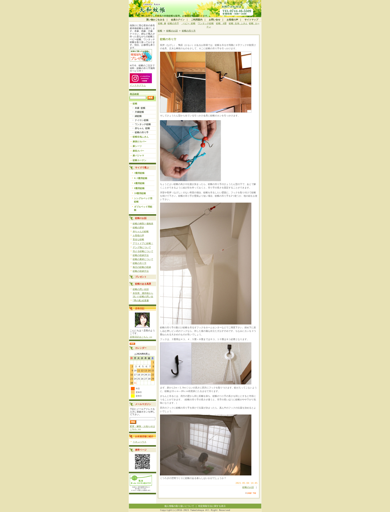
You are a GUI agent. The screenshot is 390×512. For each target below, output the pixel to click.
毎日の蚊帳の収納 (142, 267)
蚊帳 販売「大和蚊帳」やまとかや (238, 2)
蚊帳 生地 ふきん (238, 23)
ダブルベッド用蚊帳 (143, 208)
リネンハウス (139, 442)
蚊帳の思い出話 (141, 289)
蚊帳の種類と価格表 (143, 223)
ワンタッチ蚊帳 (143, 124)
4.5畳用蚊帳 (140, 178)
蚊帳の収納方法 (141, 255)
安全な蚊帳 (138, 239)
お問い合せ (214, 19)
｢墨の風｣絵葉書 (141, 300)
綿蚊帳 (138, 116)
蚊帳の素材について (143, 259)
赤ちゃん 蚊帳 (142, 128)
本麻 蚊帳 (140, 108)
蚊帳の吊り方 (139, 263)
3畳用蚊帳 (139, 173)
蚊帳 (135, 103)
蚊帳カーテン (139, 160)
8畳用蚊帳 (139, 188)
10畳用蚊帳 (140, 193)
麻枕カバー (138, 150)
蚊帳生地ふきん (141, 136)
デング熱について (142, 247)
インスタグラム (138, 85)
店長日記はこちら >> (141, 337)
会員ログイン (178, 19)
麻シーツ (137, 146)
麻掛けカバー (139, 141)
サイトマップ (251, 19)
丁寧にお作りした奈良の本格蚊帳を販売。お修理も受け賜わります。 (174, 15)
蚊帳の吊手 (173, 23)
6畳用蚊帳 (139, 183)
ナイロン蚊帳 (142, 120)
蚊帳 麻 (162, 23)
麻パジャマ (138, 155)
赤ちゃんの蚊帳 (141, 231)
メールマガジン (143, 404)
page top (251, 493)
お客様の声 (232, 19)
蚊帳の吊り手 (142, 132)
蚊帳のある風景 (143, 283)
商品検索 (134, 94)
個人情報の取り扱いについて (179, 506)
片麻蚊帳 (139, 112)
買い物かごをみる (155, 19)
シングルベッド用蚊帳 (143, 200)
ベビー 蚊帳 (189, 23)
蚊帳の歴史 (138, 227)
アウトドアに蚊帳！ (143, 243)
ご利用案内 (196, 19)
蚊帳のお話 (141, 218)
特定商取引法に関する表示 (212, 506)
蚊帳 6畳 (221, 23)
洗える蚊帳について (143, 251)
